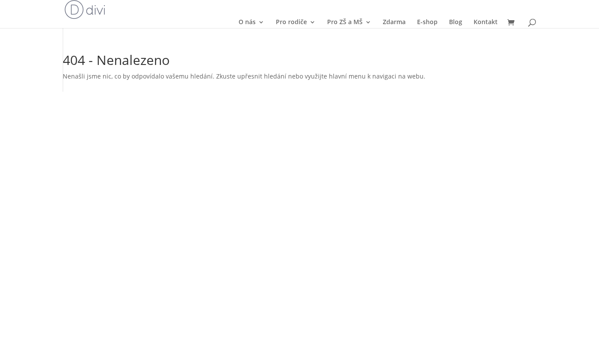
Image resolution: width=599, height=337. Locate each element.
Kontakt (486, 22)
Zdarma (394, 22)
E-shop (427, 22)
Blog (455, 22)
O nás (247, 22)
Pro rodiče (291, 22)
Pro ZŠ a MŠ (345, 22)
